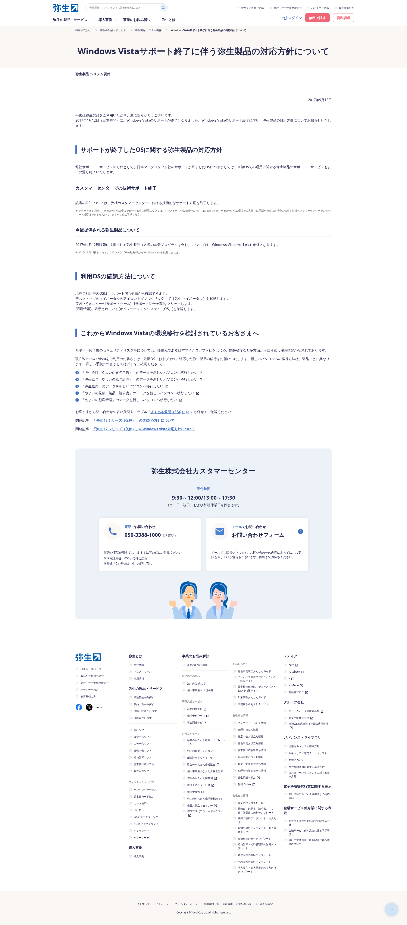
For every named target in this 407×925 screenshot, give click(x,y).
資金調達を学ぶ (247, 777)
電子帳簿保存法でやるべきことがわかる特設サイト (257, 688)
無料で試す (317, 17)
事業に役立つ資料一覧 (250, 803)
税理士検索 (193, 792)
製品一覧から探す (144, 704)
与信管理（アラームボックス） (205, 811)
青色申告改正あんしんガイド (254, 671)
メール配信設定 (264, 904)
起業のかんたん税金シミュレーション (206, 742)
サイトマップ (142, 904)
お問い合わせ (243, 904)
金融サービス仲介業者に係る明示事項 (309, 832)
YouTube (294, 685)
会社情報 (139, 665)
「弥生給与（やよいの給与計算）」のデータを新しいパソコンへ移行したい (139, 379)
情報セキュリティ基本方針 (304, 746)
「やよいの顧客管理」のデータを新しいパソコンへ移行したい (129, 399)
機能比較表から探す (145, 711)
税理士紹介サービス (198, 785)
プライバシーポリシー (187, 904)
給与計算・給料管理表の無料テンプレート (257, 846)
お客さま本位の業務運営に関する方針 (309, 822)
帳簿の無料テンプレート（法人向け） (257, 820)
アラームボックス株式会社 (304, 711)
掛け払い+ (139, 810)
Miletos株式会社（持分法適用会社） (310, 723)
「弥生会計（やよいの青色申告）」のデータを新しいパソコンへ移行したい (139, 372)
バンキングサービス (145, 789)
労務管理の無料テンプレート (254, 862)
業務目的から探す (144, 697)
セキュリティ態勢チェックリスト (308, 753)
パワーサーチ (141, 837)
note (291, 665)
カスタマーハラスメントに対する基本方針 (309, 774)
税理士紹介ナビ (196, 716)
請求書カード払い (144, 796)
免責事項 (227, 904)
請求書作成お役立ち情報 (252, 750)
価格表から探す (143, 718)
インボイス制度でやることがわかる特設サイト (257, 679)
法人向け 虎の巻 (196, 683)
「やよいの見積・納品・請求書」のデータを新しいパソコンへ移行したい (138, 393)
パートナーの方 (320, 8)
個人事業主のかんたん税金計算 (205, 771)
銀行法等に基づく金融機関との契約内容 (309, 796)
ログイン (295, 17)
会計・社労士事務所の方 (288, 8)
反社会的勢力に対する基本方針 (307, 767)
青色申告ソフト (143, 750)
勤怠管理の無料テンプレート (254, 855)
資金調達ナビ (195, 722)
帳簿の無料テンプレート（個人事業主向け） (257, 830)
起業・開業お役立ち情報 (252, 764)
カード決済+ (141, 803)
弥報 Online (244, 784)
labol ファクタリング (146, 817)
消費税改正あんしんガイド (253, 704)
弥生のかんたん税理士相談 (202, 798)
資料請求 (343, 17)
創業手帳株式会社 (299, 718)
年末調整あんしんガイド (252, 697)
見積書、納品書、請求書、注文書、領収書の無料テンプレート (256, 810)
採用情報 (139, 678)
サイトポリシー (162, 904)
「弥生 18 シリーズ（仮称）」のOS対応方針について (134, 420)
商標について (296, 760)
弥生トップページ (91, 669)
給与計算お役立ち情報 (250, 757)
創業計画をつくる (197, 757)
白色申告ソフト (143, 744)
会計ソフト (140, 730)
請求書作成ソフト (144, 764)
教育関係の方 (346, 8)
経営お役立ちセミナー (200, 805)
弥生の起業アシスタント (201, 751)
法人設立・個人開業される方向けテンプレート (257, 869)
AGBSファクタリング (146, 824)
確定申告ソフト (143, 737)
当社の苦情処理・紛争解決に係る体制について (309, 842)
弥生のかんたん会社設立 (201, 764)
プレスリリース (143, 672)
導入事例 (139, 856)
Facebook (294, 672)
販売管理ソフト (143, 771)
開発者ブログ (296, 692)
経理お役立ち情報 (248, 729)
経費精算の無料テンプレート (254, 838)
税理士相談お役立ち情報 (252, 770)
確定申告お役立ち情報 (250, 736)
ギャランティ (141, 830)
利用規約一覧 (211, 904)
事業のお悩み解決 (197, 665)
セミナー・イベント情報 (252, 723)
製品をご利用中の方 (252, 8)
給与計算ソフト (143, 757)
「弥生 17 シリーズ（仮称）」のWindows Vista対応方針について (144, 428)
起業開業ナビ (195, 709)
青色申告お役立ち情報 (250, 743)
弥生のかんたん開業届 (200, 778)
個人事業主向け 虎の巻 (200, 690)
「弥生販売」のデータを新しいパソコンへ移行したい (122, 386)
